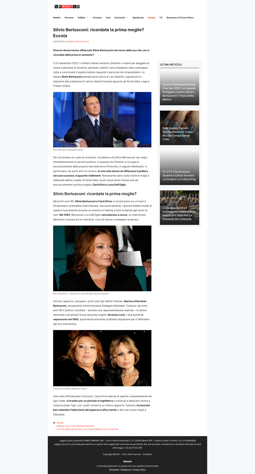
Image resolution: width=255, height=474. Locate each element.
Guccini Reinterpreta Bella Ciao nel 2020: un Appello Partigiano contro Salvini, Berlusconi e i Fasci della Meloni (179, 92)
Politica (81, 17)
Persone (69, 17)
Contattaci (147, 454)
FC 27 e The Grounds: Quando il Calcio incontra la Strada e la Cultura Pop (179, 175)
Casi (108, 17)
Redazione (126, 469)
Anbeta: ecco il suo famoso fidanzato (75, 426)
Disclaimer (114, 469)
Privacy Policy (139, 469)
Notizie (56, 17)
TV (160, 17)
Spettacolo (138, 17)
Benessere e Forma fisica (180, 17)
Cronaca (97, 17)
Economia (120, 17)
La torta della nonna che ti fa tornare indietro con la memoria (87, 429)
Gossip (151, 17)
